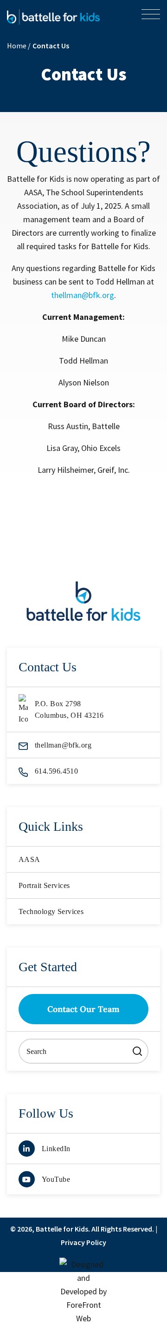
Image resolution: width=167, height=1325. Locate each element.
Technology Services (51, 911)
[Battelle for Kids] (53, 16)
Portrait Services (44, 885)
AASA (29, 859)
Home (17, 45)
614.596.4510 (56, 771)
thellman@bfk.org (82, 295)
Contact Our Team (83, 1009)
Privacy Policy (83, 1242)
